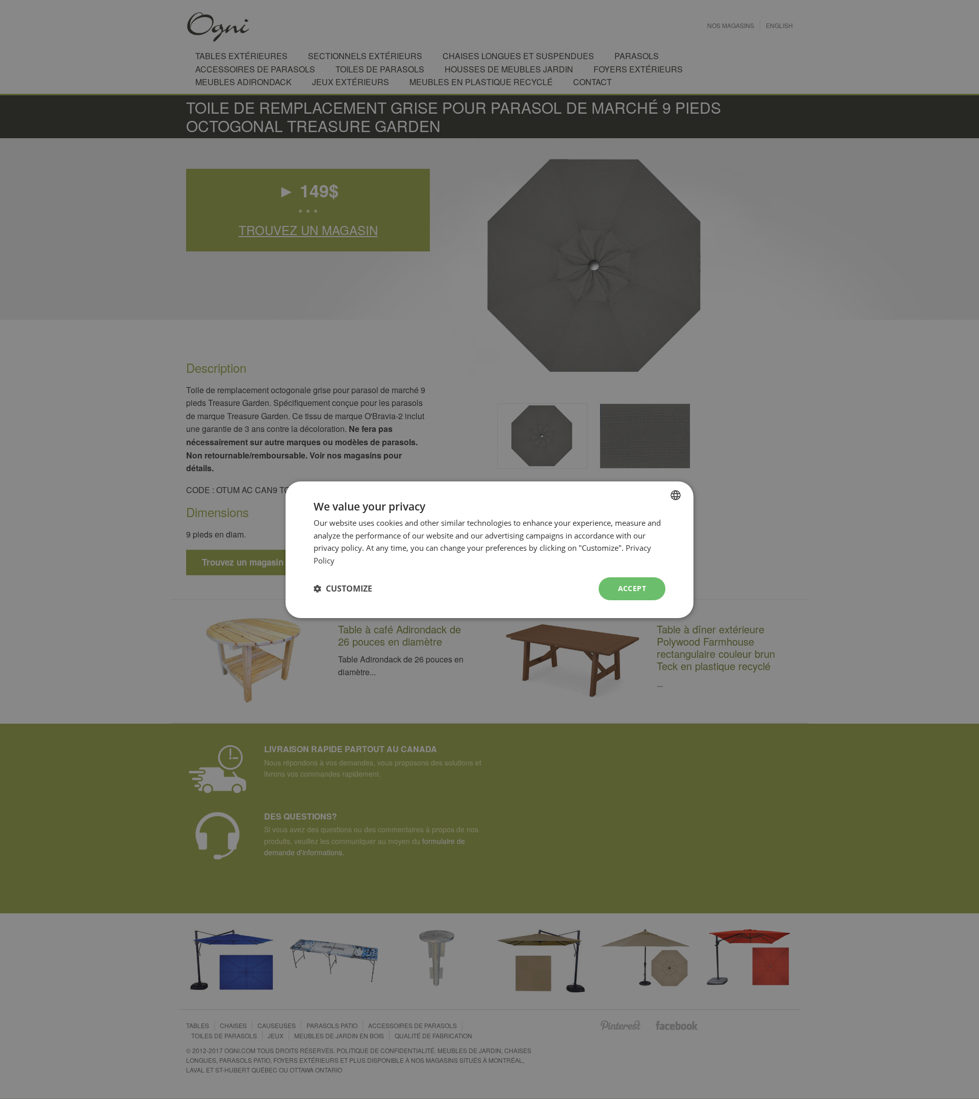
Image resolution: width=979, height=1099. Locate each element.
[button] (343, 588)
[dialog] (489, 549)
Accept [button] (632, 588)
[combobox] (676, 495)
